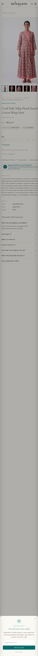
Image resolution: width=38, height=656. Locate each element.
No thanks (19, 652)
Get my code (19, 647)
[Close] (35, 618)
